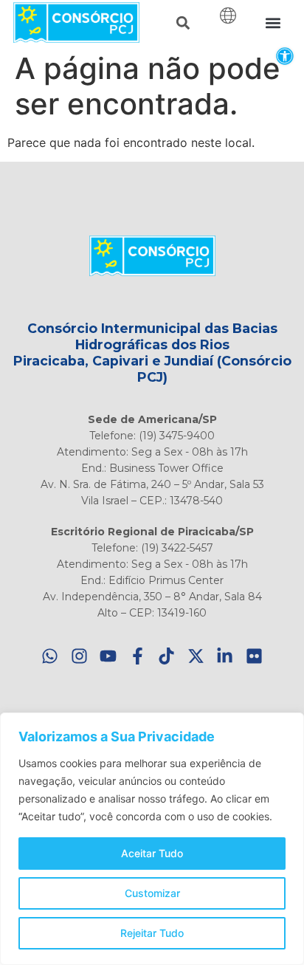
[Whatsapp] (50, 656)
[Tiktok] (167, 656)
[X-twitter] (196, 656)
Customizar (152, 893)
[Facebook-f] (138, 656)
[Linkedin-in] (225, 656)
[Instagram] (79, 656)
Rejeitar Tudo (152, 933)
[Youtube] (109, 656)
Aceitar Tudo (152, 853)
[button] (284, 55)
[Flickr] (254, 656)
